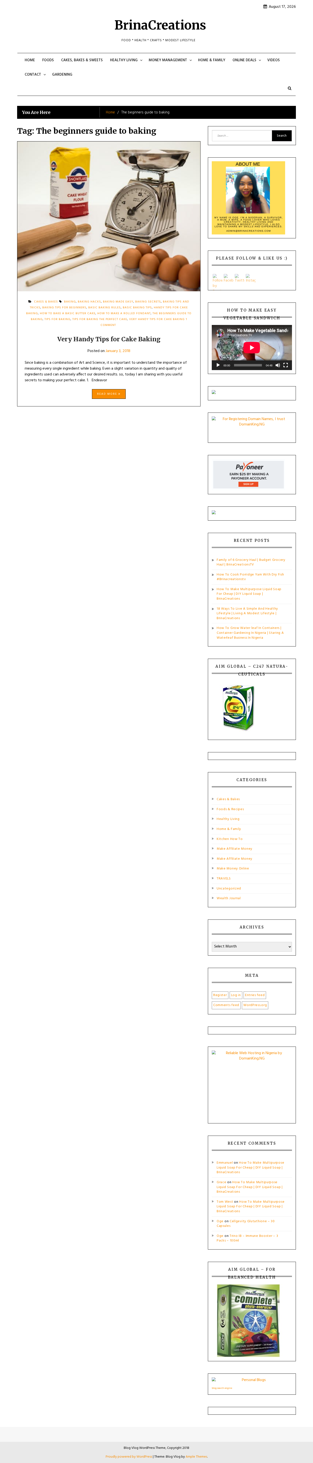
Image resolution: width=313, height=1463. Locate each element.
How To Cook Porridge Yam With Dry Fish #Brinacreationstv (250, 577)
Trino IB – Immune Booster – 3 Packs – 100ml (247, 1238)
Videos (273, 60)
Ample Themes (196, 1457)
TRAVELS (224, 878)
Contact (33, 75)
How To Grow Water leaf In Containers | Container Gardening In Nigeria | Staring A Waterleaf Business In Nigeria (250, 632)
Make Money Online (233, 868)
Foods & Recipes (230, 809)
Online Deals (244, 60)
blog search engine (222, 1388)
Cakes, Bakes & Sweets (82, 60)
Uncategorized (229, 888)
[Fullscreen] (285, 365)
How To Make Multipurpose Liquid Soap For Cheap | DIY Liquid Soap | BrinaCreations (249, 594)
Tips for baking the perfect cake (99, 319)
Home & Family (211, 60)
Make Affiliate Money (234, 849)
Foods (48, 60)
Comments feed (226, 1005)
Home (30, 60)
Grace (221, 1182)
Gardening (62, 75)
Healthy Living (124, 60)
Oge (220, 1221)
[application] (252, 347)
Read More (107, 394)
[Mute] (277, 365)
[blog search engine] (252, 1381)
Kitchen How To (230, 839)
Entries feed (255, 995)
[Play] (218, 365)
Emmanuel (225, 1163)
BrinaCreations (160, 25)
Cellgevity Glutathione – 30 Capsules (246, 1224)
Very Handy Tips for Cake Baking (157, 319)
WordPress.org (255, 1005)
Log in (236, 995)
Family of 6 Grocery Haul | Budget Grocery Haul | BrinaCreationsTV (251, 562)
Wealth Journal (229, 898)
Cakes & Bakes (228, 799)
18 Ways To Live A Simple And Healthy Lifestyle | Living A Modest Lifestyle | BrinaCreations (247, 613)
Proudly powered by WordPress (129, 1457)
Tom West (225, 1202)
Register (220, 995)
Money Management (168, 60)
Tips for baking (57, 319)
